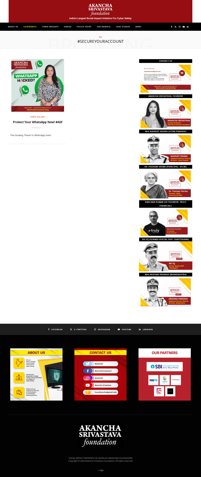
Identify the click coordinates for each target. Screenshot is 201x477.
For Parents (104, 26)
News (138, 26)
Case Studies (123, 26)
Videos (67, 26)
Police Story (84, 26)
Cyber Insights (50, 26)
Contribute (30, 26)
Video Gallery (37, 117)
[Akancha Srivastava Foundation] (100, 11)
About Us (13, 26)
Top (101, 470)
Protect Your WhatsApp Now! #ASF (37, 122)
